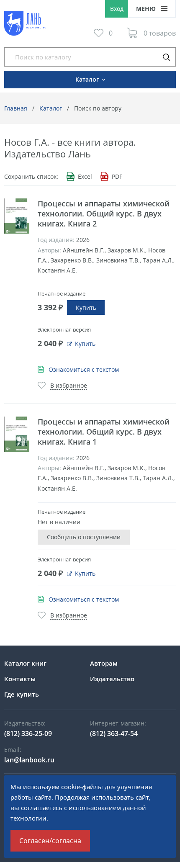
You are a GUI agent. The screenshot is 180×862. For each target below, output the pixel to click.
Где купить (21, 694)
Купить (86, 307)
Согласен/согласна (50, 840)
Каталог (50, 108)
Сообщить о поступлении (84, 537)
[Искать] (166, 57)
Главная (15, 108)
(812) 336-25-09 (28, 733)
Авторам (104, 663)
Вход (116, 9)
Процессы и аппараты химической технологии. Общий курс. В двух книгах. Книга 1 (104, 432)
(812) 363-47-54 (114, 733)
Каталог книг (25, 663)
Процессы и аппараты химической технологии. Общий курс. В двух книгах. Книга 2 (104, 213)
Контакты (20, 678)
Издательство (112, 678)
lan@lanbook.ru (29, 759)
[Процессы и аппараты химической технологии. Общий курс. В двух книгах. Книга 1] (16, 434)
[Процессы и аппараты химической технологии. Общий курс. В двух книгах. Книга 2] (16, 216)
